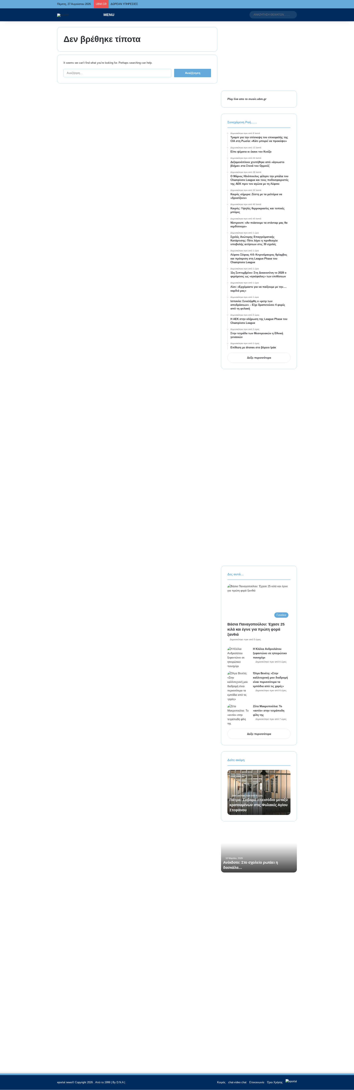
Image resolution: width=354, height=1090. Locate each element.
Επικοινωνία (256, 1082)
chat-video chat (237, 1082)
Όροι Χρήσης (275, 1082)
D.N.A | (121, 1082)
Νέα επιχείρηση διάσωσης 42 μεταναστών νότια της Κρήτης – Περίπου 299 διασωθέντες (256, 805)
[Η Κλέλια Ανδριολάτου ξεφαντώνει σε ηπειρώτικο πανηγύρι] (238, 657)
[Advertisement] (259, 55)
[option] (258, 792)
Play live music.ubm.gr (246, 99)
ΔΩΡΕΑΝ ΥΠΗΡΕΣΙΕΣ (124, 4)
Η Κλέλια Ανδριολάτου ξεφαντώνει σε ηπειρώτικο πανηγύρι (270, 653)
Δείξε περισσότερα (259, 357)
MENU (108, 15)
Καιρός (221, 1082)
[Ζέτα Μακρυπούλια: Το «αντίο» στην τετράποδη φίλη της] (238, 715)
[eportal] (62, 15)
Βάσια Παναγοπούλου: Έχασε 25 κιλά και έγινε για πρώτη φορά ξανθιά (256, 629)
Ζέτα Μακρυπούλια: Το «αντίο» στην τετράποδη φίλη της (268, 710)
